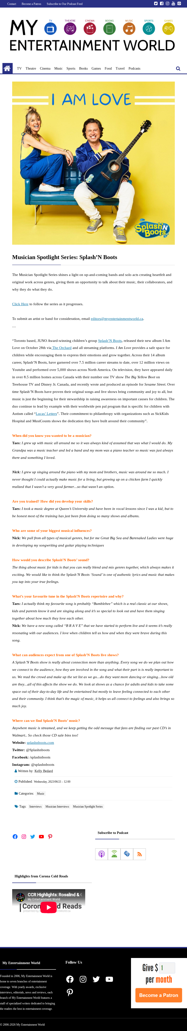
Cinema (45, 68)
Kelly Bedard (44, 771)
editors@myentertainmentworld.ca (117, 319)
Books (83, 68)
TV (19, 68)
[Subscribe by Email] (127, 854)
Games (96, 68)
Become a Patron (31, 4)
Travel (120, 68)
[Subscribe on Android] (114, 854)
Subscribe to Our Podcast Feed (65, 4)
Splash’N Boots (110, 341)
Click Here (20, 304)
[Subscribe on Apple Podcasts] (101, 854)
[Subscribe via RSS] (139, 854)
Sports (70, 68)
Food (108, 68)
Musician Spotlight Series (88, 806)
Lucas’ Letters (46, 414)
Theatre (31, 68)
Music (58, 68)
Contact (11, 4)
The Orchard (61, 348)
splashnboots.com (40, 743)
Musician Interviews (57, 806)
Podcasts (134, 68)
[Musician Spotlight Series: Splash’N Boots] (93, 163)
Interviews (35, 806)
